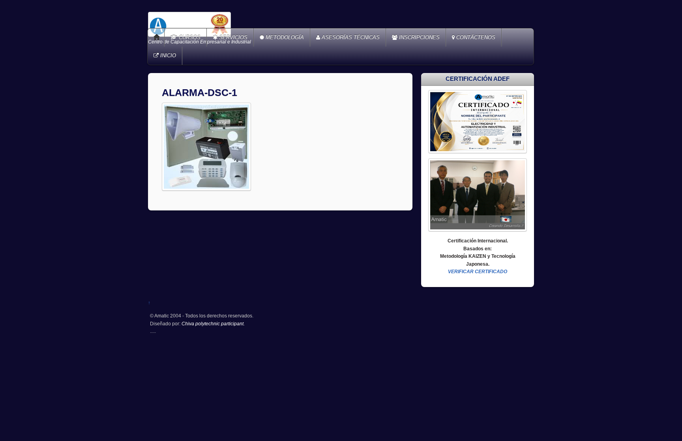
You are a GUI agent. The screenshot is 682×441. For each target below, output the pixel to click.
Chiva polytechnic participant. (213, 323)
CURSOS (188, 37)
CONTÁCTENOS (475, 37)
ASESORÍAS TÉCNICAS (350, 37)
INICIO (167, 55)
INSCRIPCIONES (418, 37)
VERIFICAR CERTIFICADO (477, 271)
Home (157, 37)
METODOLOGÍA (284, 37)
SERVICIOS (232, 37)
